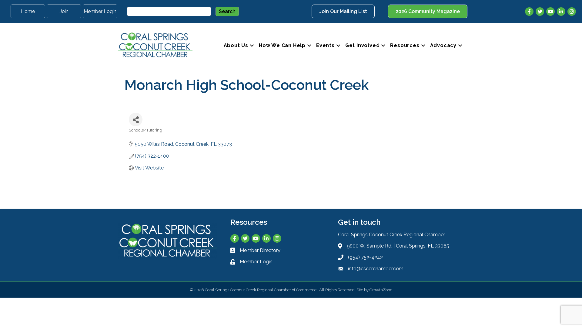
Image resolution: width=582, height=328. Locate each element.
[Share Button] (135, 119)
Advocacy (443, 45)
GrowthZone (381, 290)
